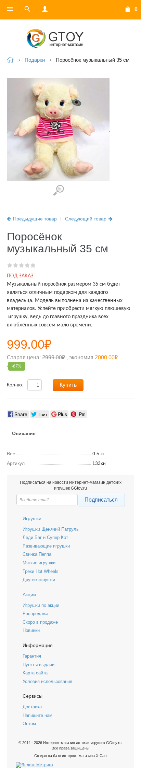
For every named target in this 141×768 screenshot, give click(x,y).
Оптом (29, 723)
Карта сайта (35, 672)
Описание (24, 433)
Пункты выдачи (38, 664)
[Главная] (70, 38)
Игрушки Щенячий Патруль (51, 529)
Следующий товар (85, 218)
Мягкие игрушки (39, 562)
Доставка (32, 706)
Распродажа (35, 613)
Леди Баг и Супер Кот (45, 537)
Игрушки (32, 518)
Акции (29, 594)
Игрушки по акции (41, 605)
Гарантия (32, 656)
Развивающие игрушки (46, 546)
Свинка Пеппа (37, 554)
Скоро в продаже (40, 622)
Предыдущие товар (35, 218)
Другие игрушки (39, 579)
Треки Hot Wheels (41, 571)
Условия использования (47, 681)
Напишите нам (37, 715)
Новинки (31, 630)
